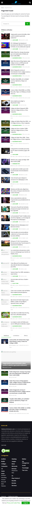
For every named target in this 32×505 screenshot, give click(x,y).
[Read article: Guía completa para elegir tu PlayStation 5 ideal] (5, 103)
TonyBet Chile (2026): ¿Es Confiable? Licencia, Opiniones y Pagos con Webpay (20, 80)
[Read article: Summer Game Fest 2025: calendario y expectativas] (5, 274)
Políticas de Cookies (13, 496)
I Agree (25, 503)
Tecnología (25, 468)
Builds (3, 461)
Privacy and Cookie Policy (13, 503)
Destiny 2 (3, 475)
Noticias (14, 468)
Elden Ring (3, 477)
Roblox (24, 459)
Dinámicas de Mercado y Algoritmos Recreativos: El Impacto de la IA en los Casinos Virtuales (20, 190)
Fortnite (3, 479)
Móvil (2, 483)
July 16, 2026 (27, 125)
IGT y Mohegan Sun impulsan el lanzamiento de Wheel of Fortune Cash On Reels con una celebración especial (20, 45)
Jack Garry (15, 40)
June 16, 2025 (23, 276)
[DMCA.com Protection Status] (5, 450)
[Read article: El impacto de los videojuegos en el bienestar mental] (5, 227)
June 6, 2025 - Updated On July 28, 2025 (21, 296)
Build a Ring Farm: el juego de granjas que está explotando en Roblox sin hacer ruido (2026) (20, 53)
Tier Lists (25, 470)
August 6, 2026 (23, 49)
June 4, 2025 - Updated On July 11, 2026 (21, 318)
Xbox (13, 472)
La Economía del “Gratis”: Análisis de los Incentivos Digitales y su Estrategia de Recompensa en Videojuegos (20, 217)
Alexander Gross (17, 58)
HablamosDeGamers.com (8, 429)
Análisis (3, 459)
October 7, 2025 (24, 238)
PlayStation (14, 470)
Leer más (3, 445)
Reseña (14, 480)
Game (3, 471)
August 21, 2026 (24, 40)
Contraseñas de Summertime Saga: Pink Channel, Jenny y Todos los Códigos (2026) (19, 341)
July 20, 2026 (23, 105)
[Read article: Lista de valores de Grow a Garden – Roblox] (5, 281)
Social (24, 465)
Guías (3, 473)
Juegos (14, 461)
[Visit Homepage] (16, 2)
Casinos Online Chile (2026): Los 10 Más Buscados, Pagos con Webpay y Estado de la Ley (21, 91)
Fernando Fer (16, 163)
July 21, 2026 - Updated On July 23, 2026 (21, 86)
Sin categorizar (25, 462)
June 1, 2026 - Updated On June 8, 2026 (21, 156)
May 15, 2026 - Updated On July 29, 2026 (21, 165)
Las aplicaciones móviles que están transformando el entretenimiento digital (19, 170)
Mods (13, 464)
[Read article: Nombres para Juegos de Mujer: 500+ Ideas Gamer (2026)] (5, 162)
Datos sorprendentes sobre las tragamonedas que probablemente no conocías (20, 199)
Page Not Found (8, 7)
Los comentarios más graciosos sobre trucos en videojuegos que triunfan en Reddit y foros (20, 252)
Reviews (14, 485)
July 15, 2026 (27, 134)
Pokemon (3, 486)
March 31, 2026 (23, 174)
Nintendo (14, 466)
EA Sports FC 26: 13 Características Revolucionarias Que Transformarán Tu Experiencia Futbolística (20, 243)
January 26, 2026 (24, 203)
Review (14, 483)
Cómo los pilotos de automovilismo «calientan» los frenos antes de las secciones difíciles (19, 234)
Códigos (3, 464)
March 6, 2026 (23, 195)
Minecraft (3, 481)
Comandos (4, 466)
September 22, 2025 (24, 247)
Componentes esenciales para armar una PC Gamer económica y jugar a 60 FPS (20, 150)
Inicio (2, 7)
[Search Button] (30, 2)
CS (2, 468)
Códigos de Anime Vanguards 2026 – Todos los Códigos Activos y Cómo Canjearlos (20, 110)
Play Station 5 (16, 478)
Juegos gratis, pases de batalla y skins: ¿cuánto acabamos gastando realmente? (20, 36)
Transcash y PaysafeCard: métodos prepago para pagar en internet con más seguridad (20, 208)
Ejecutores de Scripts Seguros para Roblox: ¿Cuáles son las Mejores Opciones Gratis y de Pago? (20, 301)
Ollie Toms (15, 283)
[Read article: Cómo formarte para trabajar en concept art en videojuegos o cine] (5, 180)
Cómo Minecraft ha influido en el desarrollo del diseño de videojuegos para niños (20, 265)
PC (12, 476)
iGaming (14, 459)
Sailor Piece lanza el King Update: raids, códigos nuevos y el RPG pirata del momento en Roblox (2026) (20, 62)
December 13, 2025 (24, 212)
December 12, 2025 (24, 229)
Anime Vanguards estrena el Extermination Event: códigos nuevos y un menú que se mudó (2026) (20, 71)
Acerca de (3, 496)
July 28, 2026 (27, 58)
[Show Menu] (2, 2)
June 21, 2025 (23, 269)
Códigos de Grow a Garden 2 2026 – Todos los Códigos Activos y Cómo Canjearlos (19, 130)
